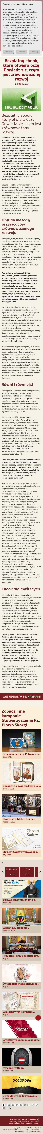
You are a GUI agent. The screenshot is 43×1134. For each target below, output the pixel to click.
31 (9, 1108)
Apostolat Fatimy (34, 1132)
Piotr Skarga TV (20, 1132)
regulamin (12, 1123)
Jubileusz (12, 1121)
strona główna (15, 1119)
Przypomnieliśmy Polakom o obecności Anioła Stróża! (20, 755)
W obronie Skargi (23, 1121)
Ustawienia (21, 52)
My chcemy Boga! (14, 1067)
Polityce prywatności (17, 20)
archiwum (34, 1121)
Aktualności (35, 1130)
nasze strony (33, 1119)
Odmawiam (8, 52)
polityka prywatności (24, 1123)
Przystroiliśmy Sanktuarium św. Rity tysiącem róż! (20, 957)
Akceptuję (34, 52)
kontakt (36, 1123)
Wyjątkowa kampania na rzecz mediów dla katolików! (22, 1041)
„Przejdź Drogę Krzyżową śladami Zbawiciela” (19, 1097)
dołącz (24, 1119)
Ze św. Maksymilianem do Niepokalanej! (19, 901)
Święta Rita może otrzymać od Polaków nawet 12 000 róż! (22, 985)
